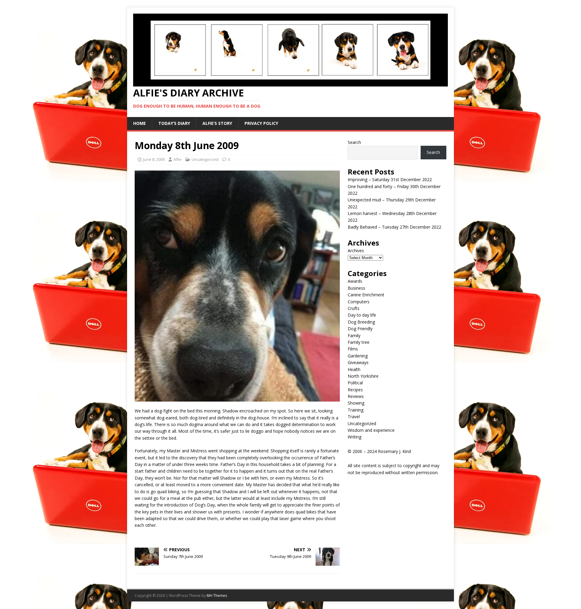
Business (356, 288)
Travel (354, 416)
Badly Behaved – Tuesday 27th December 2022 (394, 227)
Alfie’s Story (217, 123)
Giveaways (358, 362)
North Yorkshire (363, 376)
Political (355, 383)
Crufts (353, 308)
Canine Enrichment (366, 295)
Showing (356, 403)
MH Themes (217, 595)
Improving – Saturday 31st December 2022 (390, 179)
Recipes (355, 389)
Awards (355, 281)
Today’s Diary (174, 123)
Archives (356, 250)
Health (354, 369)
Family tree (358, 342)
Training (355, 410)
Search (354, 142)
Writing (354, 437)
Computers (358, 301)
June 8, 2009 (154, 159)
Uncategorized (205, 159)
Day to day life (362, 315)
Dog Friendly (360, 328)
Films (353, 349)
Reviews (356, 396)
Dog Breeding (361, 322)
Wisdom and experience (371, 430)
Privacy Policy (261, 123)
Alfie (177, 159)
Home (139, 123)
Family (354, 335)
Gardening (358, 356)
